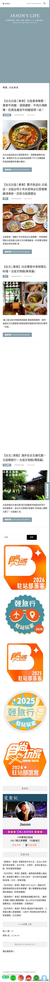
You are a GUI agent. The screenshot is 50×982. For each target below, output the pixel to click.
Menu (7, 4)
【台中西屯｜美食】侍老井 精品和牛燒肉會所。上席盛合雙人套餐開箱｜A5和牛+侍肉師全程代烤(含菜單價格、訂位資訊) (25, 912)
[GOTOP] (44, 978)
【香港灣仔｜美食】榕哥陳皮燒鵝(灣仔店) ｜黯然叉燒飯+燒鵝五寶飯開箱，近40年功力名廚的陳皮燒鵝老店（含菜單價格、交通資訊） (25, 900)
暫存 (5, 198)
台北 (5, 276)
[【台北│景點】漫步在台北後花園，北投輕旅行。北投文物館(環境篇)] (25, 485)
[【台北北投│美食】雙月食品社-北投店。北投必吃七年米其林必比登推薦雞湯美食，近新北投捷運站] (25, 218)
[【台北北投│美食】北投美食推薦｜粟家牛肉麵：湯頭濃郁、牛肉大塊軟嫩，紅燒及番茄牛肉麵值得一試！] (25, 135)
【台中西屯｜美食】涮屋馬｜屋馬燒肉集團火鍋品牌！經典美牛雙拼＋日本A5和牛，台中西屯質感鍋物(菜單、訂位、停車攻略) (25, 876)
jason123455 (19, 115)
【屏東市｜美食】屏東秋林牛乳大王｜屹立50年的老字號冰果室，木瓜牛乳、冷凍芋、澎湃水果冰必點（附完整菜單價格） (25, 865)
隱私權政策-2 (8, 951)
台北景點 (7, 465)
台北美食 (7, 115)
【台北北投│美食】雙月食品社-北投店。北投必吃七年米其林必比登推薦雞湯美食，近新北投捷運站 (25, 189)
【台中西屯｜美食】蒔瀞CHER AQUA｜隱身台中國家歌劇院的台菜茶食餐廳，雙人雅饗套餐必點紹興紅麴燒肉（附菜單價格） (25, 888)
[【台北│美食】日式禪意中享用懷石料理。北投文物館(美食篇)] (25, 298)
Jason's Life (25, 15)
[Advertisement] (25, 50)
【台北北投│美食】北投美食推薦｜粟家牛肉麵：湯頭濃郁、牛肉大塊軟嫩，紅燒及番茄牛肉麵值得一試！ (25, 105)
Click (47, 491)
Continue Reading (21, 169)
